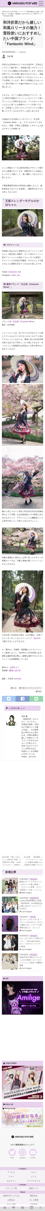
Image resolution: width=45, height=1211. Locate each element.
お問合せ (11, 1200)
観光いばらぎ (15, 670)
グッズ (32, 917)
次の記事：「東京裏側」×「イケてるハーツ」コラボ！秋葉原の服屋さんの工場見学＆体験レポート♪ (33, 859)
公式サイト (14, 667)
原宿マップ (33, 1188)
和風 (39, 691)
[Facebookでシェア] (22, 699)
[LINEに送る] (36, 699)
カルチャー (34, 898)
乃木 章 (10, 56)
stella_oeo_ (16, 275)
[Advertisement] (22, 786)
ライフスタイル (33, 1181)
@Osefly (17, 679)
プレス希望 (33, 1200)
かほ (14, 688)
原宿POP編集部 (26, 893)
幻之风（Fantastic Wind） (24, 321)
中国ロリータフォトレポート (31, 688)
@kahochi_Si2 (14, 272)
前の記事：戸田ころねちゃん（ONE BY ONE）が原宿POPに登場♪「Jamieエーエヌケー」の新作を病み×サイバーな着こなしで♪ (11, 859)
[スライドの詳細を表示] (22, 1014)
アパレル (22, 52)
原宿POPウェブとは (11, 1196)
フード (11, 1177)
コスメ (33, 1172)
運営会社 (34, 1196)
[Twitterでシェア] (9, 699)
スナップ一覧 (11, 1188)
